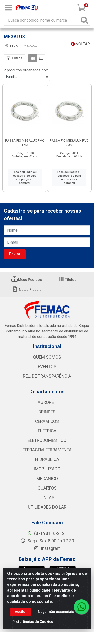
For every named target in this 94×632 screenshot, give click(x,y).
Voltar (82, 44)
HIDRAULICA (47, 459)
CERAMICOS (47, 421)
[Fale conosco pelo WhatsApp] (81, 606)
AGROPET (47, 402)
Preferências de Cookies (32, 622)
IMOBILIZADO (47, 468)
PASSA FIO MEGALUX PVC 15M (24, 142)
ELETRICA (47, 430)
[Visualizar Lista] (41, 58)
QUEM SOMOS (47, 357)
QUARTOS (47, 488)
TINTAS (47, 497)
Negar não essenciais (56, 612)
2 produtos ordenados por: (26, 70)
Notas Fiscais (29, 290)
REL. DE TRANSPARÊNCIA (47, 376)
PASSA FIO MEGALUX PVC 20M (69, 142)
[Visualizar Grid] (32, 58)
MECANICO (47, 478)
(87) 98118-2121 (50, 533)
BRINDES (47, 411)
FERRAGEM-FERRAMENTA (47, 449)
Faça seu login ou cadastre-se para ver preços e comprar (25, 177)
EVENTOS (47, 366)
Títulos (70, 280)
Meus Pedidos (29, 280)
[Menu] (8, 7)
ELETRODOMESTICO (47, 440)
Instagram (50, 548)
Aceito (20, 612)
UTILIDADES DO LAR (47, 507)
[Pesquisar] (84, 20)
